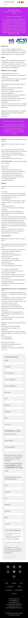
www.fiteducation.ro (14, 600)
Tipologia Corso (10, 434)
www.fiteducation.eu (14, 598)
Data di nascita (9, 373)
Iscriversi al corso (9, 556)
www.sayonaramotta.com (14, 606)
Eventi (19, 586)
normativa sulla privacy (14, 615)
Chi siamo (13, 583)
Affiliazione (8, 590)
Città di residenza (10, 386)
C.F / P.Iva (7, 424)
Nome (6, 360)
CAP (6, 398)
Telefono (7, 411)
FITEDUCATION (8, 2)
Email (6, 418)
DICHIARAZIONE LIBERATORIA (12, 530)
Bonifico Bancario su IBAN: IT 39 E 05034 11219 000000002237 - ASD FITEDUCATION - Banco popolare (13, 458)
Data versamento (9, 447)
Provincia (7, 392)
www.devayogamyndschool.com (14, 607)
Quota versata (9, 440)
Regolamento (19, 590)
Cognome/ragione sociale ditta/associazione (12, 478)
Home (6, 583)
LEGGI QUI (11, 346)
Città (6, 485)
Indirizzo (7, 405)
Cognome (7, 366)
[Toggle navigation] (5, 5)
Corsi (21, 583)
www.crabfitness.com (14, 602)
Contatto (14, 593)
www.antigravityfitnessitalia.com (14, 604)
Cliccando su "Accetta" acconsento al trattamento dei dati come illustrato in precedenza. (13, 550)
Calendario (10, 586)
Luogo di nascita (10, 379)
